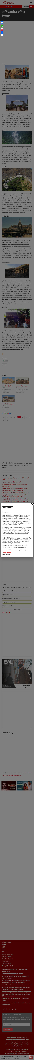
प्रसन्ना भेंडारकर (7, 553)
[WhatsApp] (2, 26)
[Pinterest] (2, 29)
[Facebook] (2, 22)
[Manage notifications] (30, 1056)
